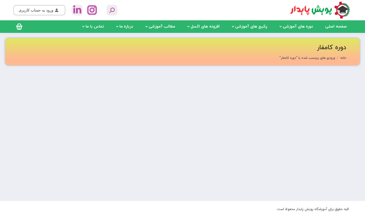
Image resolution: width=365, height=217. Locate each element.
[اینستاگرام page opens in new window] (92, 10)
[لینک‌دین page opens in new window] (77, 10)
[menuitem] (336, 26)
